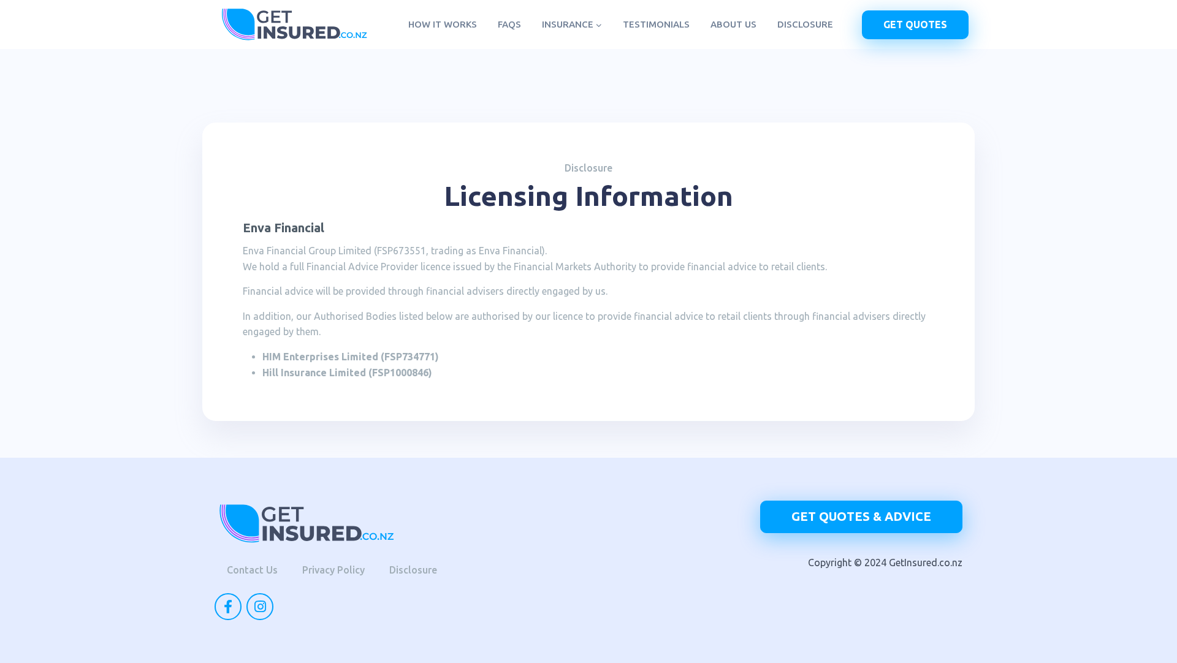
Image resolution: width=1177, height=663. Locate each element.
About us (733, 24)
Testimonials (656, 24)
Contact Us (252, 569)
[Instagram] (259, 606)
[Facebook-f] (228, 606)
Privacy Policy (333, 569)
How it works (442, 24)
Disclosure (805, 24)
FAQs (509, 24)
